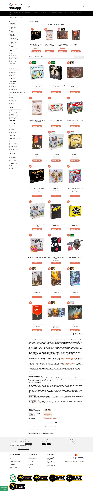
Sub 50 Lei (12, 55)
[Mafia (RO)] (76, 35)
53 (79, 333)
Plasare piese (13, 146)
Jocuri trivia (11, 46)
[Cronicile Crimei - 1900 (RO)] (56, 278)
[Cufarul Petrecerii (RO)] (75, 211)
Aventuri (12, 131)
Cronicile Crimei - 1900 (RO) (56, 290)
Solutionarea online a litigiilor (33, 466)
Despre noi (11, 457)
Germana (12, 75)
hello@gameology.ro (71, 442)
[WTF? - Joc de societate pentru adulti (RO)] (56, 211)
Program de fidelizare (32, 458)
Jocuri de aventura (12, 38)
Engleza (12, 72)
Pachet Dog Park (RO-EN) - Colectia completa (37, 224)
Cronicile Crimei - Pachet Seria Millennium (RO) (56, 325)
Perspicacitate (13, 144)
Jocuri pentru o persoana (14, 45)
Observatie (13, 143)
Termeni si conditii (12, 460)
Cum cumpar (30, 464)
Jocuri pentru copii (12, 42)
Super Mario (13, 117)
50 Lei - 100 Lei (13, 57)
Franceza (12, 74)
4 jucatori (12, 88)
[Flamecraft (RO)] (56, 176)
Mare (12, 168)
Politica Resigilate (12, 466)
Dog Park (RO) (56, 154)
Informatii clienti (33, 454)
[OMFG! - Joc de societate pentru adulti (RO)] (56, 245)
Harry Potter (13, 112)
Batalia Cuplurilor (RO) (37, 85)
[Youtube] (45, 444)
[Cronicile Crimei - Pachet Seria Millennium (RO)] (56, 312)
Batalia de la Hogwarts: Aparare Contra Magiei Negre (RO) (49, 45)
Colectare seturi (14, 149)
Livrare (29, 460)
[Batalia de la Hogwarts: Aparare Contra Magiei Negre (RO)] (49, 35)
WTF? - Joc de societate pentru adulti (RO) (56, 224)
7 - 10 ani (12, 100)
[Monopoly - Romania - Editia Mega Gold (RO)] (36, 35)
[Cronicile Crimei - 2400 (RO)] (75, 278)
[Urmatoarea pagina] (82, 334)
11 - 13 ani (12, 101)
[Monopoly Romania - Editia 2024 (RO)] (75, 107)
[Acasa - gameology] (15, 4)
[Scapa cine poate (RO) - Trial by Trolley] (56, 107)
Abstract (12, 128)
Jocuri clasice (11, 31)
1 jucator (12, 83)
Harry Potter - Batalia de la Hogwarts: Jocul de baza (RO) (62, 45)
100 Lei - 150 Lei (13, 58)
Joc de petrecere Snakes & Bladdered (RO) (37, 257)
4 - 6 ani (12, 98)
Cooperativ (13, 157)
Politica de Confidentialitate (23, 449)
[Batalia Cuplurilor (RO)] (37, 72)
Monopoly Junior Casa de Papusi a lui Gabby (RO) (75, 189)
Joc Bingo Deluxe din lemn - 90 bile (75, 257)
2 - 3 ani (12, 97)
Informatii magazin (14, 454)
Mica (11, 165)
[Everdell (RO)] (75, 142)
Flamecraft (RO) (56, 188)
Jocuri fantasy (12, 30)
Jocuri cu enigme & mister (14, 26)
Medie (12, 167)
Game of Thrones (14, 118)
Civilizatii (12, 134)
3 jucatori (12, 86)
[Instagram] (50, 444)
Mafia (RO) (76, 44)
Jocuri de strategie (12, 27)
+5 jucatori (13, 89)
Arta (11, 129)
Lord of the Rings (14, 115)
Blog (10, 458)
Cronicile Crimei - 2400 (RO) (75, 290)
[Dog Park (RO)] (56, 142)
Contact (10, 469)
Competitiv (13, 155)
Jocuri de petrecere (13, 24)
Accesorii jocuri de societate (14, 32)
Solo (11, 158)
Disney (12, 114)
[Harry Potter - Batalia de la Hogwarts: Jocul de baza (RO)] (63, 35)
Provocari (12, 147)
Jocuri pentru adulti (13, 28)
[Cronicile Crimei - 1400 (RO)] (37, 278)
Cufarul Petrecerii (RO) (75, 224)
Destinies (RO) (75, 325)
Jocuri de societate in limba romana (16, 39)
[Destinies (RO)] (75, 312)
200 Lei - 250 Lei (13, 61)
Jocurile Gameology (13, 47)
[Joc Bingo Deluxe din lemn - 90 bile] (75, 245)
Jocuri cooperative (12, 37)
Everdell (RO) (75, 154)
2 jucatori (12, 85)
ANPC (29, 467)
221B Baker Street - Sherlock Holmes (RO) (56, 85)
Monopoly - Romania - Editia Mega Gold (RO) (36, 45)
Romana (12, 71)
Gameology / (12, 17)
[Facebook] (43, 444)
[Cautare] (51, 7)
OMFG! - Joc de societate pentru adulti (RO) (56, 258)
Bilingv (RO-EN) (13, 77)
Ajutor (29, 457)
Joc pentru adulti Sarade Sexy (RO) (37, 325)
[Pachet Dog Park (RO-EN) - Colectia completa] (37, 211)
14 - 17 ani (12, 103)
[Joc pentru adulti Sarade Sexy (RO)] (37, 312)
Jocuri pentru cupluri (13, 43)
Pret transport (31, 463)
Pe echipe (12, 160)
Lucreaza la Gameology (13, 467)
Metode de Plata (31, 461)
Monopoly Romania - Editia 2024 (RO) (75, 120)
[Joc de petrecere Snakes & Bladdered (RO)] (37, 245)
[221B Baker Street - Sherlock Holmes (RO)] (56, 72)
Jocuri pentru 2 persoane (14, 41)
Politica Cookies (12, 464)
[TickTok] (48, 444)
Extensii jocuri (12, 34)
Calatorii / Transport (14, 132)
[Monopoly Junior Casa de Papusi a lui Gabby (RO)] (75, 176)
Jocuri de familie (12, 23)
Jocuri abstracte (12, 35)
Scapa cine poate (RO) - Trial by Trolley (56, 120)
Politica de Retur (12, 463)
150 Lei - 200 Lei (13, 60)
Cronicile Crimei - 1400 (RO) (37, 290)
